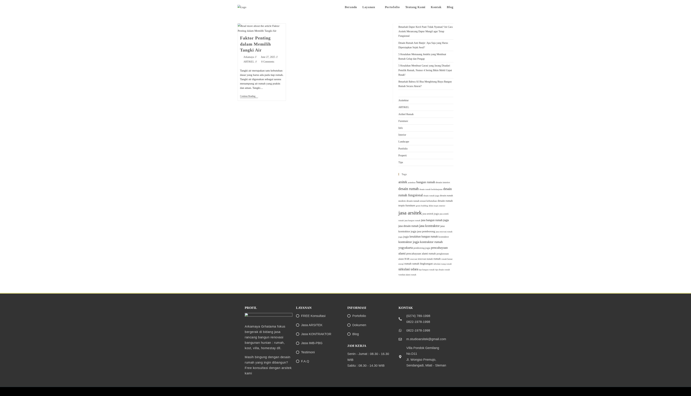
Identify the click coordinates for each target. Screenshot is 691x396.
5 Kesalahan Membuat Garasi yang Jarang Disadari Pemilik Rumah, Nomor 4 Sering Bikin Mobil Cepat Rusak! (425, 70)
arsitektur (412, 183)
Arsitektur (403, 100)
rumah (437, 258)
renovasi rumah (425, 259)
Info (400, 128)
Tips (400, 162)
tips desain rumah (442, 270)
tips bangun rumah (427, 270)
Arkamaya (248, 57)
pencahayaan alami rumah (421, 253)
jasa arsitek (410, 213)
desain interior (443, 182)
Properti (402, 155)
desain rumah (408, 189)
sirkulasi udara (408, 269)
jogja (406, 236)
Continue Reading (249, 96)
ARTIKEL (248, 61)
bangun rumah (425, 182)
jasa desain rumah (408, 226)
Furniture (403, 121)
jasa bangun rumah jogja (435, 220)
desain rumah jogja (431, 196)
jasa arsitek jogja (431, 213)
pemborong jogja (422, 248)
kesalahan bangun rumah (424, 236)
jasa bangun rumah (412, 221)
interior (442, 206)
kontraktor (444, 236)
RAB (407, 259)
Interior (402, 134)
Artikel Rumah (406, 114)
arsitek (402, 182)
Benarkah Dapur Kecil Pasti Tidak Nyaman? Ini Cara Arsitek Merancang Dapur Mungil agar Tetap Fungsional (425, 31)
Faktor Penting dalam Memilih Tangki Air (255, 44)
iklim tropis (433, 206)
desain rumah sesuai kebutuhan (422, 201)
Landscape (403, 141)
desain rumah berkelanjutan (430, 189)
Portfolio (403, 148)
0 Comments (267, 61)
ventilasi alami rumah (407, 275)
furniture (410, 205)
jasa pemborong (426, 231)
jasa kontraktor (429, 226)
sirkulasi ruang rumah (442, 264)
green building (422, 206)
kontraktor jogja (408, 242)
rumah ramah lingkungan (418, 263)
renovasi (413, 259)
